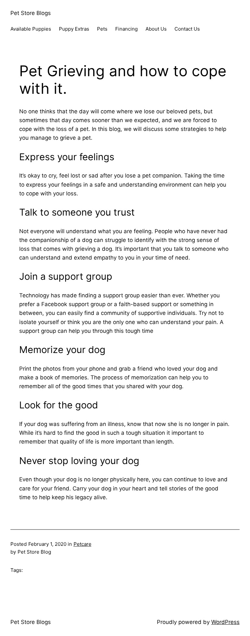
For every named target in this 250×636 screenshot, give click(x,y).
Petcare (82, 544)
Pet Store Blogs (30, 13)
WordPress (225, 622)
